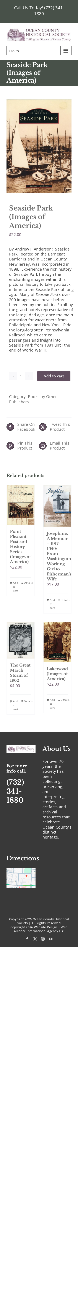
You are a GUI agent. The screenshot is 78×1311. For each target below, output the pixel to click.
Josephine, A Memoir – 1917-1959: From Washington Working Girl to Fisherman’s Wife (59, 556)
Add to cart (54, 376)
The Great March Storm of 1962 (20, 673)
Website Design (45, 927)
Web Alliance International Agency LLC (41, 929)
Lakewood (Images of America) (57, 674)
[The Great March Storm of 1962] (20, 640)
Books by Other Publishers (33, 399)
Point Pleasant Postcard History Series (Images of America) (20, 546)
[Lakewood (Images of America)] (57, 642)
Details (27, 583)
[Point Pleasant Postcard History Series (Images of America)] (20, 505)
